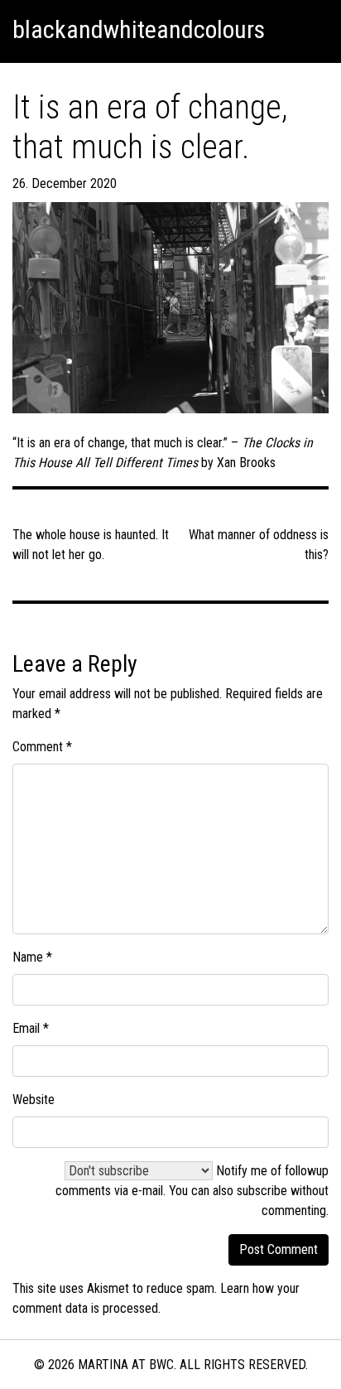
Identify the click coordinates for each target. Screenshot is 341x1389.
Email (30, 1028)
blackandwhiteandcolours (138, 29)
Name (32, 957)
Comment (42, 747)
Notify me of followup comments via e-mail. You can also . (192, 1190)
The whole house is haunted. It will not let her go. (90, 544)
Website (33, 1099)
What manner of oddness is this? (259, 544)
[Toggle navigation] (309, 30)
